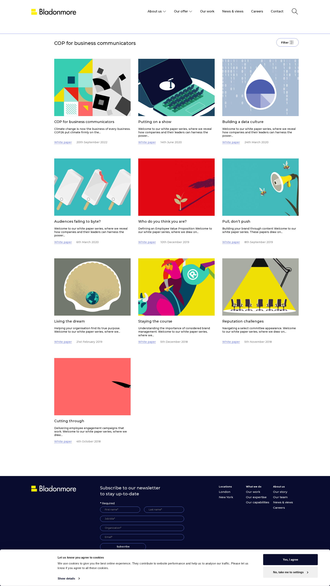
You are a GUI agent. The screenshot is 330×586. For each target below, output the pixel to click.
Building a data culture (243, 122)
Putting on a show (154, 122)
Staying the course (155, 321)
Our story (280, 492)
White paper (63, 142)
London (224, 492)
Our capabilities (257, 502)
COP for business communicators (84, 122)
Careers (257, 11)
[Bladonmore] (54, 488)
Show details (66, 578)
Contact (277, 11)
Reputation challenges (243, 321)
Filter (285, 42)
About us (155, 11)
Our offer (181, 11)
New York (226, 497)
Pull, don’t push (236, 221)
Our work (207, 11)
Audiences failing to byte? (77, 221)
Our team (280, 497)
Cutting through (69, 421)
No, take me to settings (288, 572)
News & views (232, 11)
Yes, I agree (290, 559)
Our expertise (256, 497)
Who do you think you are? (162, 221)
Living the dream (69, 321)
